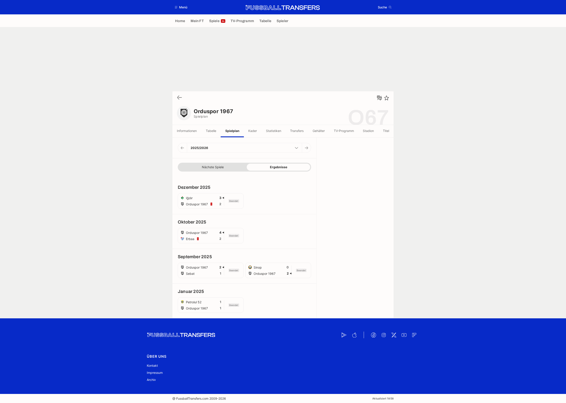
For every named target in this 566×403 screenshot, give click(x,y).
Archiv (151, 380)
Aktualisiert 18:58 (383, 398)
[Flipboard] (414, 335)
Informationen (187, 131)
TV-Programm (344, 131)
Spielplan (232, 131)
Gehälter (319, 131)
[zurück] (179, 98)
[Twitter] (393, 335)
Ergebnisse (278, 167)
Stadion (368, 131)
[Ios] (354, 335)
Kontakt (152, 365)
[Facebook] (373, 335)
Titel (386, 131)
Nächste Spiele (213, 167)
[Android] (344, 335)
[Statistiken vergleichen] (379, 98)
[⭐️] (386, 98)
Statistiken (273, 131)
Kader (252, 131)
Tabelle (211, 131)
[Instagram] (383, 335)
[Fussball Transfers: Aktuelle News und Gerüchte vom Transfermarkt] (282, 7)
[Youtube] (404, 335)
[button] (181, 7)
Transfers (297, 131)
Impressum (155, 372)
